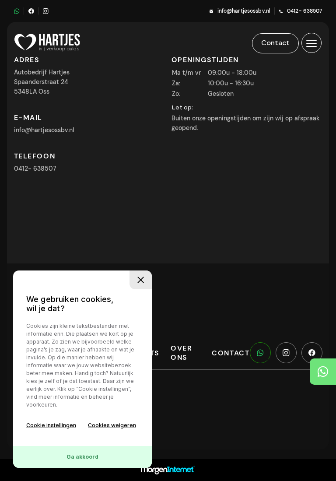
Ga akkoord (82, 456)
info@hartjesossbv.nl (243, 10)
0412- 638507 (304, 10)
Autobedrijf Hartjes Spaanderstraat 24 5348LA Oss (42, 81)
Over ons (181, 353)
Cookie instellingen (51, 425)
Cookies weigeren (112, 425)
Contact (230, 353)
